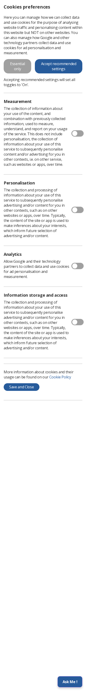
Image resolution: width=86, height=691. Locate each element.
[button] (70, 681)
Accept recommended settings (58, 66)
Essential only (17, 66)
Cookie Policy (60, 377)
